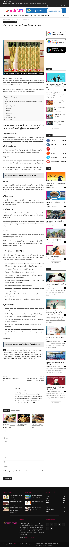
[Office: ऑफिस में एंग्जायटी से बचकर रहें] (49, 123)
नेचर (23, 15)
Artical (16, 350)
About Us (26, 3)
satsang (25, 358)
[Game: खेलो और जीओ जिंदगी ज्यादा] (28, 503)
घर (12, 19)
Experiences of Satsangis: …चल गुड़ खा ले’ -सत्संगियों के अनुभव (9, 425)
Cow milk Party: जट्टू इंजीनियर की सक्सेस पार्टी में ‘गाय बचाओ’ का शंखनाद (35, 379)
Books (25, 350)
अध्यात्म (15, 15)
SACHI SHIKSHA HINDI (9, 358)
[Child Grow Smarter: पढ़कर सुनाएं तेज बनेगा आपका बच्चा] (38, 418)
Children (35, 350)
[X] (61, 6)
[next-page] (7, 431)
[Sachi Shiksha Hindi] (10, 523)
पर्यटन (39, 15)
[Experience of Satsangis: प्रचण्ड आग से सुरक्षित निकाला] (56, 304)
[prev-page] (4, 431)
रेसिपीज (42, 15)
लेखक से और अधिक (15, 410)
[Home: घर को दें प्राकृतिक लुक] (49, 109)
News (5, 356)
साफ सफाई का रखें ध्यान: (11, 117)
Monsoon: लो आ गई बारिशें (53, 240)
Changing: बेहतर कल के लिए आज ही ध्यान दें (11, 379)
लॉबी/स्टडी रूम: (10, 112)
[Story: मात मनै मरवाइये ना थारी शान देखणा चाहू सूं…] (56, 176)
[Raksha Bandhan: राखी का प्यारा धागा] (6, 497)
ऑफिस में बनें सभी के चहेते (36, 507)
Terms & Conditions (41, 3)
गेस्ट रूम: (9, 108)
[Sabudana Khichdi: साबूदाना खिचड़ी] (24, 418)
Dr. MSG (15, 352)
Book (21, 350)
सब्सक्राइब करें (63, 161)
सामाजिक (34, 15)
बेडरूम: (8, 110)
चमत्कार (5, 422)
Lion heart (33, 352)
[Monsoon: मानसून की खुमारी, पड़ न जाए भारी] (56, 214)
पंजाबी (9, 3)
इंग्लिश (13, 3)
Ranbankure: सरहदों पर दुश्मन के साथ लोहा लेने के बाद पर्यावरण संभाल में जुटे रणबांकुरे (16, 509)
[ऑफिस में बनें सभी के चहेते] (28, 509)
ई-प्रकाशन (5, 3)
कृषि (31, 15)
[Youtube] (64, 6)
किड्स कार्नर (27, 15)
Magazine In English (8, 354)
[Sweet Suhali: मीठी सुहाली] (49, 102)
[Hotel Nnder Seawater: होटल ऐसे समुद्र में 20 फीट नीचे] (56, 355)
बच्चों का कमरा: (10, 113)
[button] (64, 15)
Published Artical (25, 356)
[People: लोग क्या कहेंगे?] (56, 250)
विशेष (47, 180)
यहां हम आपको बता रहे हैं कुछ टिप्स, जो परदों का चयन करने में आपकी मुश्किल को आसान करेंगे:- (23, 102)
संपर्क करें (17, 3)
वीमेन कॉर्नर (8, 19)
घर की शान (36, 358)
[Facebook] (45, 6)
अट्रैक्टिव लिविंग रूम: (11, 105)
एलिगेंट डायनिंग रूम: (10, 107)
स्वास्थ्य (8, 15)
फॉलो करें (64, 144)
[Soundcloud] (59, 6)
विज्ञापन (21, 3)
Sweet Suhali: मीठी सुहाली (59, 101)
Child (30, 350)
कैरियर (12, 15)
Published (17, 356)
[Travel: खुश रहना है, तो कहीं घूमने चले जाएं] (49, 116)
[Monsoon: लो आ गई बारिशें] (56, 233)
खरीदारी (12, 21)
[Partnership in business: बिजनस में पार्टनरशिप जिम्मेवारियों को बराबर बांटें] (56, 77)
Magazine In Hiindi (19, 354)
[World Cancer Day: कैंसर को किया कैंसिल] (56, 277)
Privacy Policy (33, 3)
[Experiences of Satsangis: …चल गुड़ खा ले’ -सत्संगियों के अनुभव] (9, 418)
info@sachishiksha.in (30, 538)
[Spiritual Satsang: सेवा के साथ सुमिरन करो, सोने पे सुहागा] (56, 380)
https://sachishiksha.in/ (20, 390)
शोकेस (15, 21)
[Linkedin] (50, 6)
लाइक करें (64, 140)
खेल (46, 15)
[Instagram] (47, 6)
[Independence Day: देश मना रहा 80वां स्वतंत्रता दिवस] (6, 503)
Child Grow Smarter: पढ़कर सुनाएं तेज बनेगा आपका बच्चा (37, 425)
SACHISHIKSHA (18, 358)
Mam (41, 354)
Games (20, 352)
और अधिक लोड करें (55, 128)
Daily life (40, 350)
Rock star (33, 356)
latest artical (26, 352)
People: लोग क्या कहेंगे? (52, 257)
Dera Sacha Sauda (8, 352)
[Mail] (53, 6)
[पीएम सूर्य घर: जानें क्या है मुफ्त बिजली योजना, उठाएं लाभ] (28, 497)
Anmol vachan (10, 350)
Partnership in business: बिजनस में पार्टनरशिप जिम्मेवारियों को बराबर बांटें (56, 86)
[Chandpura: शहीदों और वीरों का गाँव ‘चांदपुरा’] (56, 195)
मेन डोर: (8, 115)
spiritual (30, 358)
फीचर (48, 254)
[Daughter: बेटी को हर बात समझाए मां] (56, 331)
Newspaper (10, 356)
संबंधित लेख (6, 410)
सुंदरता (19, 15)
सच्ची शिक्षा (6, 28)
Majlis (36, 354)
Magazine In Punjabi (28, 354)
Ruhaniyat (39, 356)
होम (4, 19)
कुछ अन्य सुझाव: (9, 119)
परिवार (48, 334)
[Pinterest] (56, 6)
